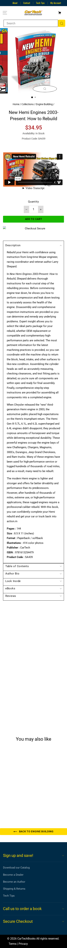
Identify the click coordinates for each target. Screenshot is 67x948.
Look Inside (13, 581)
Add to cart (15, 803)
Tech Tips (40, 3)
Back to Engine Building (36, 831)
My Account (55, 3)
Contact (26, 3)
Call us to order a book (22, 908)
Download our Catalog (16, 867)
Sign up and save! (18, 855)
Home (16, 104)
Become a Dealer (13, 874)
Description (13, 245)
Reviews (10, 596)
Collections (27, 104)
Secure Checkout (18, 921)
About (15, 3)
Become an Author (14, 881)
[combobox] (31, 23)
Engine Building (44, 104)
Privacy (23, 943)
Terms (12, 943)
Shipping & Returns (14, 888)
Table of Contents (17, 566)
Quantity (33, 201)
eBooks (10, 588)
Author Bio (12, 573)
